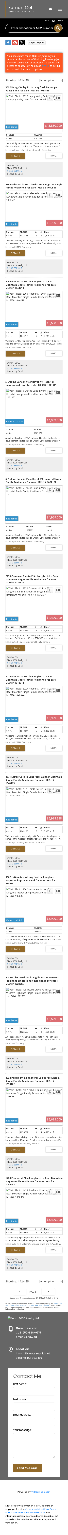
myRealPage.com (40, 1492)
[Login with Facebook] (8, 44)
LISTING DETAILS (15, 156)
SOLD (60, 21)
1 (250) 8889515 (14, 171)
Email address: (22, 1414)
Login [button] (37, 42)
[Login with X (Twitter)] (22, 44)
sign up (45, 65)
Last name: (20, 1399)
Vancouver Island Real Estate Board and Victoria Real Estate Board (33, 1304)
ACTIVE (48, 21)
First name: (20, 1384)
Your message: (22, 1430)
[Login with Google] (15, 44)
